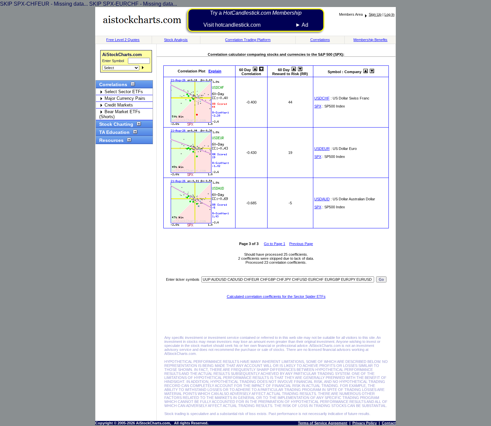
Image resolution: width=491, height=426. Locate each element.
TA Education (114, 132)
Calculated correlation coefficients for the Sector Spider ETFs (276, 296)
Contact (389, 423)
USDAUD (322, 199)
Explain (214, 71)
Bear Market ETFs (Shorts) (119, 114)
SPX (317, 106)
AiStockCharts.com (122, 54)
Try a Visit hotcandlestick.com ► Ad (255, 19)
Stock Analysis (176, 40)
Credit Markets (118, 105)
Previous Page (301, 244)
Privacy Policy (364, 423)
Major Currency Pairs (124, 98)
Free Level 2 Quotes (123, 40)
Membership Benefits (370, 40)
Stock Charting (116, 124)
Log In (389, 14)
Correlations (320, 40)
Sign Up (375, 14)
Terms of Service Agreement (322, 423)
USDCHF (322, 98)
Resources (111, 140)
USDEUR (322, 149)
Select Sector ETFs (123, 91)
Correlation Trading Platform (248, 40)
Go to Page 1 (274, 244)
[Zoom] (199, 125)
